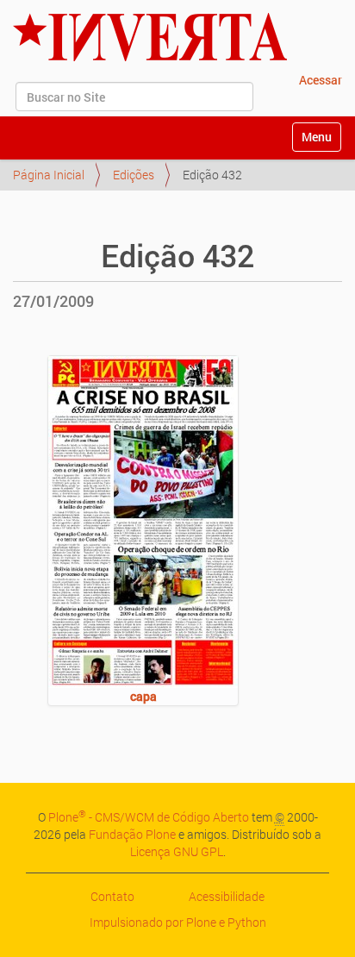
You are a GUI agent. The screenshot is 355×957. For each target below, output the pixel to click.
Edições (133, 174)
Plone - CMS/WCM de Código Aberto (148, 817)
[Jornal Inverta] (150, 37)
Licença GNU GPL (176, 851)
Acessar (320, 80)
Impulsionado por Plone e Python (178, 922)
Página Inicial (48, 174)
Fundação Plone (132, 834)
